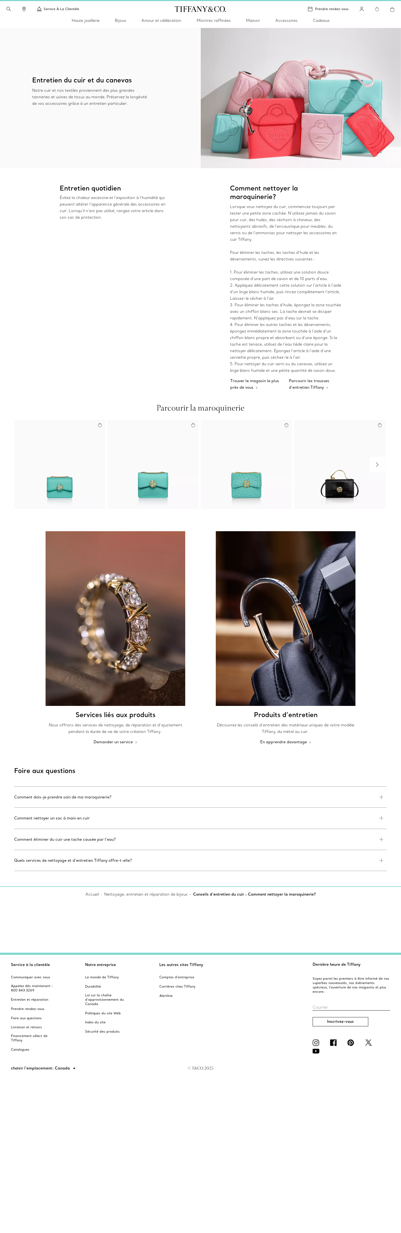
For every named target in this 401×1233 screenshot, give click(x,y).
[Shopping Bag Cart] (392, 9)
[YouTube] (317, 1051)
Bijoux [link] (120, 20)
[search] (9, 9)
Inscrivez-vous (340, 1021)
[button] (9, 9)
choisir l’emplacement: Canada (41, 1068)
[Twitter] (369, 1042)
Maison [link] (253, 20)
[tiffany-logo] (200, 9)
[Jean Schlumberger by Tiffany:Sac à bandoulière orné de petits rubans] (59, 464)
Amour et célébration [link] (161, 20)
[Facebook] (334, 1042)
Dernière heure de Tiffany (337, 964)
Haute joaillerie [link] (86, 20)
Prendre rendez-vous (332, 9)
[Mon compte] (362, 9)
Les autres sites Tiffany (181, 964)
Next (377, 464)
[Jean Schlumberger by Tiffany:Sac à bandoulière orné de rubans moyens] (153, 464)
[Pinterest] (352, 1042)
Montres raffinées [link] (214, 20)
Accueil (92, 894)
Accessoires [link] (286, 20)
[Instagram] (317, 1042)
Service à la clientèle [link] (61, 9)
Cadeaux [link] (321, 20)
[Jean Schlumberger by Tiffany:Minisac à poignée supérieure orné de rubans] (339, 464)
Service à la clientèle (30, 964)
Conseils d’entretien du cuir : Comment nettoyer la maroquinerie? (254, 894)
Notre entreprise (100, 964)
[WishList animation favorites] (377, 9)
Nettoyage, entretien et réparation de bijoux (145, 894)
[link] (24, 9)
